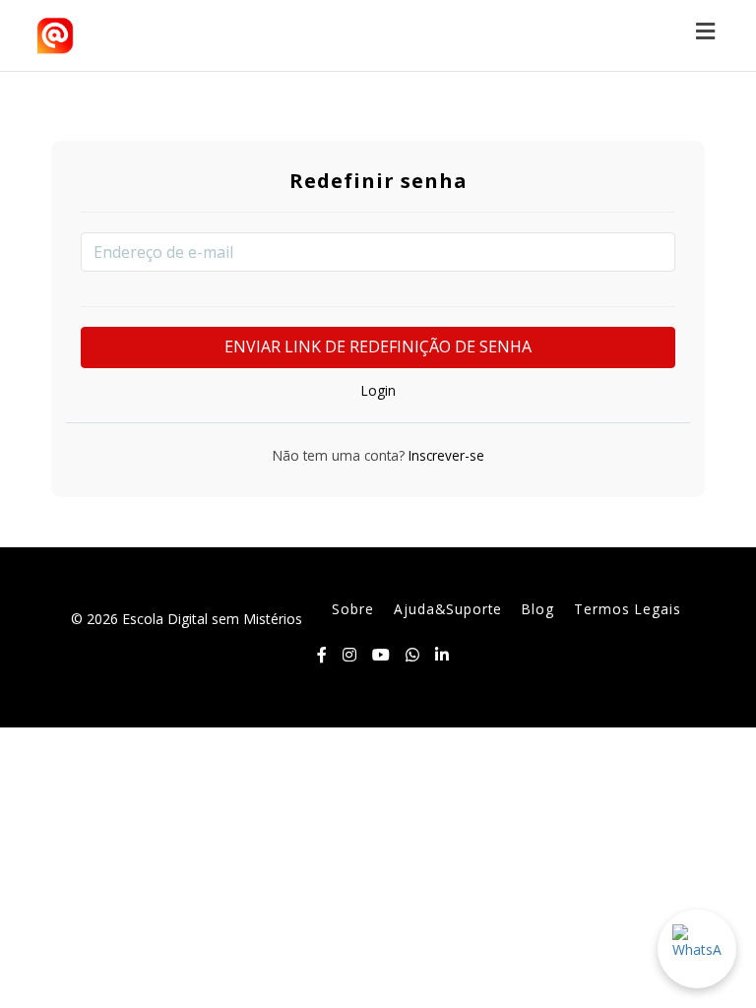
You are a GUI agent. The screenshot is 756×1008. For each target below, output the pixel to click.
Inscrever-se (444, 455)
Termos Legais (627, 608)
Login (378, 390)
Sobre (353, 608)
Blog (538, 608)
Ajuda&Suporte (448, 608)
